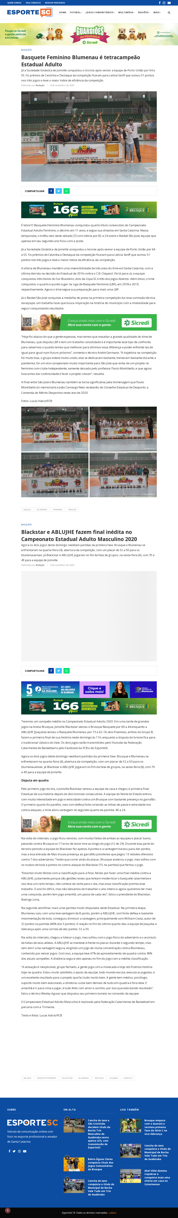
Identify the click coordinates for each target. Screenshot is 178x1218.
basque (27, 509)
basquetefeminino (46, 1078)
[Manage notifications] (7, 1210)
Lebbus (112, 1212)
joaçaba (114, 1078)
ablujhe (27, 1078)
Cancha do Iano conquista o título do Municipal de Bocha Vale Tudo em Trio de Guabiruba (101, 1187)
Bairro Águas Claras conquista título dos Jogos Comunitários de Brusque (100, 1164)
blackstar (67, 1078)
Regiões (143, 12)
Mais (156, 12)
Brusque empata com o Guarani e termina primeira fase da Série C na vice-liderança (155, 1127)
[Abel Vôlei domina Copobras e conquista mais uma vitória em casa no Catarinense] (130, 1176)
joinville (128, 1078)
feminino (57, 509)
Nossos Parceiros (55, 2)
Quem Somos (14, 2)
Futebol (75, 12)
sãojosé (72, 509)
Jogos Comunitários (99, 12)
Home (62, 12)
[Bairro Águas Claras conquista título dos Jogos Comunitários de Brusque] (74, 1164)
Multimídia (125, 12)
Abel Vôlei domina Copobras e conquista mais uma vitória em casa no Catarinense (157, 1177)
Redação (40, 85)
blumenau (42, 509)
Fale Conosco (33, 2)
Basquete (26, 50)
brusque (99, 1078)
